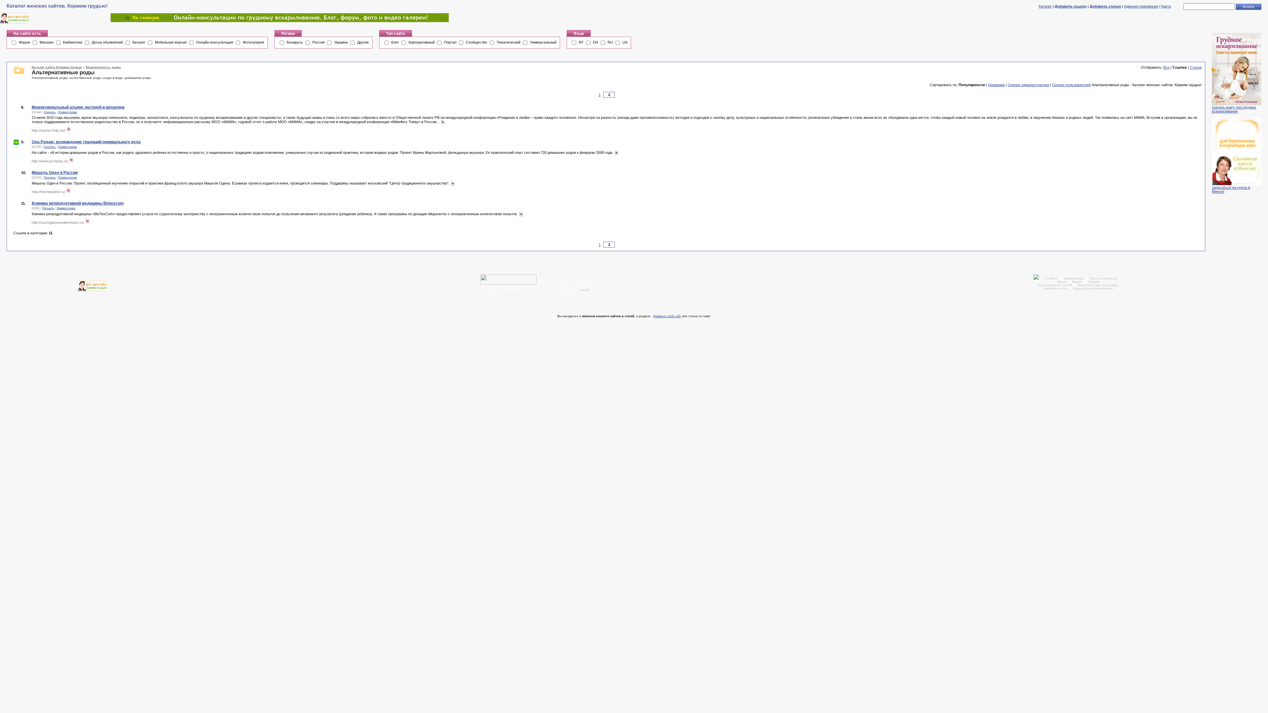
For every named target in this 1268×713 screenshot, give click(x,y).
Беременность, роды (103, 67)
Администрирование (1141, 6)
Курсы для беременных (1093, 288)
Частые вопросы (1103, 278)
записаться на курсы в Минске (1231, 189)
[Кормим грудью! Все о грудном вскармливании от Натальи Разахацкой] (280, 21)
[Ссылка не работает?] (68, 130)
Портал (450, 42)
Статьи (1196, 67)
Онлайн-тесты (1055, 288)
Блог (395, 42)
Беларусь (295, 42)
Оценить (50, 112)
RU (610, 42)
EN (595, 42)
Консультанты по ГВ (1055, 285)
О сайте (1052, 278)
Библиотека (72, 42)
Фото (1061, 282)
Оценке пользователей (1071, 85)
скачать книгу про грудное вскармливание (1234, 109)
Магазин (46, 42)
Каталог (1045, 6)
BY (581, 42)
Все (1166, 67)
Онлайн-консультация (214, 42)
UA (624, 42)
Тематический (508, 42)
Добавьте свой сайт (667, 316)
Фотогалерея (253, 42)
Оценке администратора (1028, 85)
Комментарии (67, 112)
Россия (318, 42)
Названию (996, 85)
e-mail (584, 290)
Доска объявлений (107, 42)
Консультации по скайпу (1098, 285)
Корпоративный (421, 42)
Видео (1077, 282)
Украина (341, 42)
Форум (24, 42)
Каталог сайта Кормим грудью (57, 67)
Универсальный (543, 42)
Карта (1166, 6)
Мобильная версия (171, 42)
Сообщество (476, 42)
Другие (363, 42)
